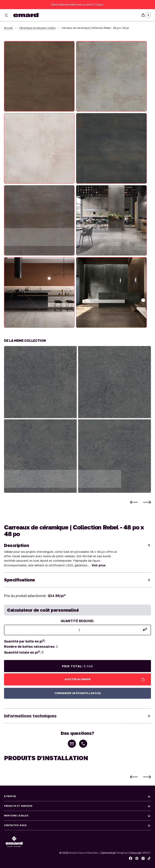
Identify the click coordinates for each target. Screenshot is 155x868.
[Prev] (134, 502)
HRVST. (146, 852)
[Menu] (6, 15)
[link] (77, 419)
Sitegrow (122, 852)
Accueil (8, 27)
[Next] (147, 502)
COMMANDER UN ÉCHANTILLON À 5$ (77, 693)
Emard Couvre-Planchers (83, 852)
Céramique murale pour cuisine (37, 27)
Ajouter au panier (78, 679)
